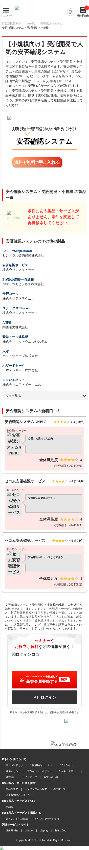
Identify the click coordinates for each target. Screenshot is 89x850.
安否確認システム (51, 23)
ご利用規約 (35, 765)
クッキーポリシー (68, 771)
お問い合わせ (51, 777)
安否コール (10, 294)
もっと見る (13, 396)
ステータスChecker (16, 308)
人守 (5, 351)
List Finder (12, 830)
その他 (30, 23)
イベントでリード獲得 (46, 818)
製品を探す (12, 789)
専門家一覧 (59, 789)
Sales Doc (60, 830)
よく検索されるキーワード (21, 795)
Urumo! (29, 830)
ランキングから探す (36, 789)
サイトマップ (29, 777)
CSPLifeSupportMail (17, 251)
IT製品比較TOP (11, 23)
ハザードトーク (13, 365)
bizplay (44, 830)
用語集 (9, 806)
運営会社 (11, 777)
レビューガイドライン (60, 765)
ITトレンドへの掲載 (17, 818)
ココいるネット (13, 380)
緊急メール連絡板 (15, 337)
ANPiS (7, 322)
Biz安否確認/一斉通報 (18, 279)
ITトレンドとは (14, 765)
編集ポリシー (13, 771)
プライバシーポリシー (39, 771)
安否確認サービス (15, 265)
